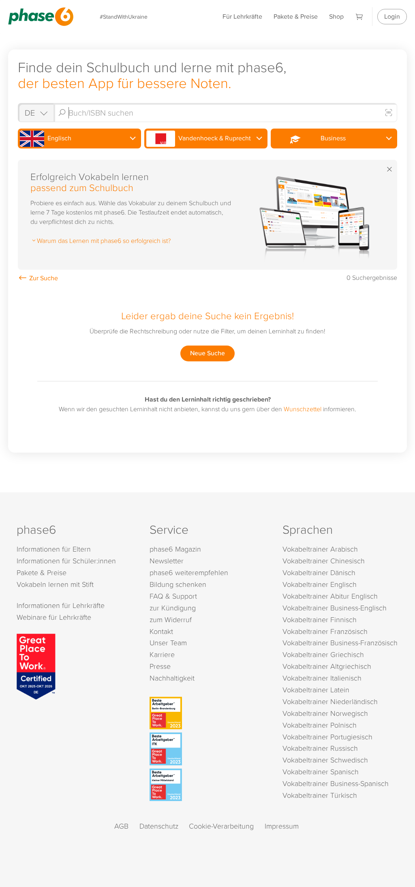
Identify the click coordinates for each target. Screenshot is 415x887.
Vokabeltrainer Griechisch (323, 654)
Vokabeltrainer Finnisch (319, 619)
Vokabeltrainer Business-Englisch (334, 608)
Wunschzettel (302, 408)
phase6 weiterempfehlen (189, 572)
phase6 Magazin (175, 549)
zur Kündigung (173, 608)
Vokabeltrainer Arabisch (320, 549)
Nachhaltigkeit (172, 678)
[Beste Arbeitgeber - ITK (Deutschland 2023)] (209, 748)
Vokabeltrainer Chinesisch (323, 561)
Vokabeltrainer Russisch (320, 748)
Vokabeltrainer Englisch (319, 584)
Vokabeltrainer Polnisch (319, 725)
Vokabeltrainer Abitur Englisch (330, 596)
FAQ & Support (173, 596)
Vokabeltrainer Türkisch (319, 795)
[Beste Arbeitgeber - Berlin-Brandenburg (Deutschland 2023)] (209, 713)
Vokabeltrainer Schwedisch (325, 760)
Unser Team (168, 643)
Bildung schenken (178, 584)
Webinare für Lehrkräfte (54, 617)
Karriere (162, 654)
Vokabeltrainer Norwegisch (325, 713)
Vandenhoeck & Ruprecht (214, 138)
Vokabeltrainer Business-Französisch (340, 643)
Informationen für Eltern (54, 549)
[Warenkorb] (359, 16)
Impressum (282, 826)
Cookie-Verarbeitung (221, 826)
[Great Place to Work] (36, 665)
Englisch (58, 138)
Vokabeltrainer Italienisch (322, 678)
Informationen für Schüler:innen (66, 561)
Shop (336, 16)
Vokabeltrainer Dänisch (318, 572)
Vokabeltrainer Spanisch (320, 772)
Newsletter (167, 561)
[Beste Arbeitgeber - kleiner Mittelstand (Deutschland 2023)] (209, 785)
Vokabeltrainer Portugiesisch (327, 737)
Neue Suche (207, 353)
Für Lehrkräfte (242, 16)
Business (331, 138)
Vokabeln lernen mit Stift (55, 584)
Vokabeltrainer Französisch (325, 631)
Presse (160, 666)
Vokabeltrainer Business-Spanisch (335, 783)
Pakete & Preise (296, 16)
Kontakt (161, 631)
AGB (121, 826)
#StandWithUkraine (124, 16)
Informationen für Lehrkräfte (61, 605)
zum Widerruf (171, 619)
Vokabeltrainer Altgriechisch (326, 666)
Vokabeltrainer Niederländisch (330, 701)
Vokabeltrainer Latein (315, 690)
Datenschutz (158, 826)
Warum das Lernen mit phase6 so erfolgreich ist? (104, 240)
